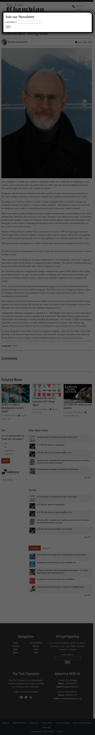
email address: (10, 22)
